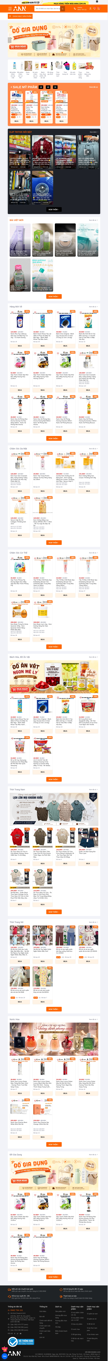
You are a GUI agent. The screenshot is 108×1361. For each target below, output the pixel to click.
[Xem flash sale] (5, 1349)
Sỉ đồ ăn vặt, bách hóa (76, 1327)
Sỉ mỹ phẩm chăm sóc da (76, 1301)
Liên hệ (41, 1325)
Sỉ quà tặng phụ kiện (91, 1327)
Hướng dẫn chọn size (60, 1309)
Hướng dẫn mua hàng (60, 1304)
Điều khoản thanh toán (60, 1320)
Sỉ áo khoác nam (91, 1322)
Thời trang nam (17, 782)
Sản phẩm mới (59, 1299)
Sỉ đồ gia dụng (75, 1322)
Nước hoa (14, 1010)
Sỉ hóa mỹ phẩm (75, 1312)
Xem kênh (91, 131)
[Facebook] (15, 1321)
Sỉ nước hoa (74, 1317)
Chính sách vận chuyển (44, 1314)
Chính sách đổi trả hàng (45, 1309)
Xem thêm (52, 207)
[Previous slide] (9, 40)
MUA (16, 120)
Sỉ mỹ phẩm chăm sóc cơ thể (76, 1306)
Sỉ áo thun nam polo (91, 1317)
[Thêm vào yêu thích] (12, 92)
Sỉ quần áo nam (91, 1301)
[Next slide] (97, 40)
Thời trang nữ (16, 913)
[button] (45, 52)
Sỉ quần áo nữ (90, 1306)
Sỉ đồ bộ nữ (90, 1311)
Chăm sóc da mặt (18, 444)
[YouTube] (20, 1321)
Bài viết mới (16, 218)
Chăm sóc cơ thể (18, 547)
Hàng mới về (16, 303)
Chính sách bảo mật (44, 1320)
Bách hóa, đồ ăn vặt (20, 651)
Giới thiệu (42, 1299)
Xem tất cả (92, 86)
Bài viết (41, 1304)
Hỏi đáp (57, 1314)
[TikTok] (17, 1321)
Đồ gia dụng (16, 1143)
